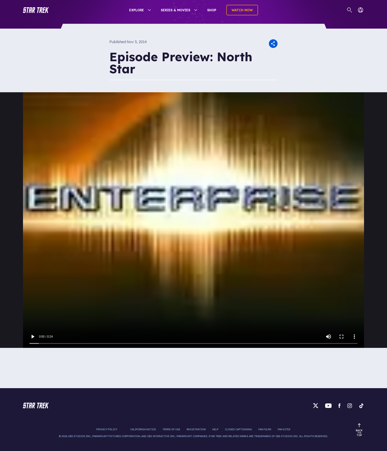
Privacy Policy (106, 429)
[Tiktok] (361, 405)
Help (215, 429)
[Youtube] (328, 405)
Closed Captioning (238, 429)
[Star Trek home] (36, 405)
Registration (196, 429)
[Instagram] (349, 405)
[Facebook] (339, 405)
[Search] (349, 10)
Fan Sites (284, 429)
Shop (211, 10)
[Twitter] (315, 405)
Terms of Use (171, 429)
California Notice (143, 429)
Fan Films (264, 429)
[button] (36, 10)
